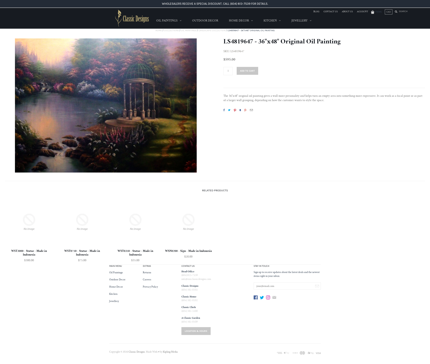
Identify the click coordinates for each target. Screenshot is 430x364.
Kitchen (270, 20)
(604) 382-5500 (189, 311)
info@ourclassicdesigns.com (196, 279)
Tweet (229, 109)
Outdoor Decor (205, 20)
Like (224, 109)
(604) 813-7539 (189, 275)
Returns (147, 273)
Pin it (235, 109)
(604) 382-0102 (189, 290)
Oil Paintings (167, 20)
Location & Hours (196, 331)
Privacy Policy (150, 287)
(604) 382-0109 (189, 322)
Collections (171, 30)
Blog (316, 12)
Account (362, 12)
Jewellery (299, 20)
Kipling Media (170, 352)
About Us (347, 12)
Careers (147, 280)
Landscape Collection (211, 30)
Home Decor (239, 20)
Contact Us (331, 12)
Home (158, 30)
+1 (245, 109)
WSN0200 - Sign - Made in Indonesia (188, 251)
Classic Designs (136, 352)
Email (251, 109)
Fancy (240, 109)
